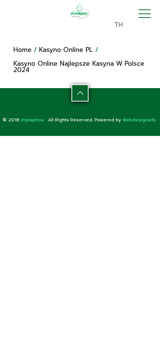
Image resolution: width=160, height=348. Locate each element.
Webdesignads (139, 119)
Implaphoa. (33, 119)
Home (22, 50)
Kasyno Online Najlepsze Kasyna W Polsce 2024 (78, 67)
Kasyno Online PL (66, 50)
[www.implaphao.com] (80, 11)
